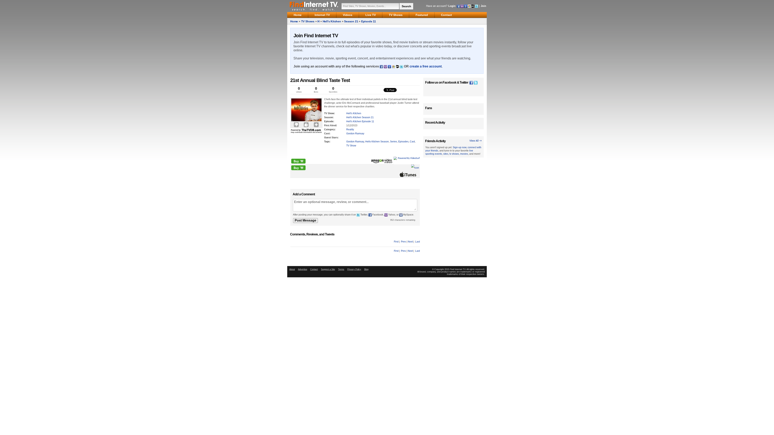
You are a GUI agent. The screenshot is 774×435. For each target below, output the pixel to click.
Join (483, 5)
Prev (403, 241)
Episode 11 (368, 21)
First (396, 241)
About (292, 269)
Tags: (327, 141)
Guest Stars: (331, 137)
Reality (350, 129)
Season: (329, 117)
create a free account (426, 66)
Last (417, 241)
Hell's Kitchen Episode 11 (360, 121)
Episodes (403, 141)
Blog (366, 269)
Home (294, 21)
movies (464, 153)
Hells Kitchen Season (377, 141)
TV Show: (329, 113)
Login (452, 5)
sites (445, 153)
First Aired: (330, 125)
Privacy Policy (354, 269)
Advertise (302, 269)
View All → (475, 140)
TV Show (351, 145)
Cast (412, 141)
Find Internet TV (314, 6)
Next (410, 241)
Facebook (449, 82)
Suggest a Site (328, 269)
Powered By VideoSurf (409, 158)
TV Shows (307, 21)
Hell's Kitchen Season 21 (360, 117)
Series (393, 141)
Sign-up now (459, 147)
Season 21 (351, 21)
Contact (314, 269)
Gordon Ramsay (355, 133)
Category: (330, 129)
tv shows (454, 153)
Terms (341, 269)
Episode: (329, 121)
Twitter (464, 82)
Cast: (327, 133)
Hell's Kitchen (332, 21)
